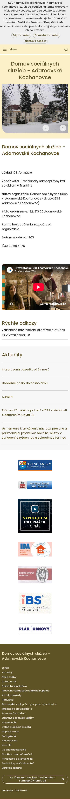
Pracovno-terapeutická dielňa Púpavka (25, 690)
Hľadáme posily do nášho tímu (25, 383)
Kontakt (7, 745)
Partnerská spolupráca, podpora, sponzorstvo (29, 704)
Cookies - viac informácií (17, 754)
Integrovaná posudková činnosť (25, 369)
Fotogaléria (9, 736)
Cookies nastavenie (14, 749)
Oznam (7, 397)
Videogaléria (9, 740)
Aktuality (7, 672)
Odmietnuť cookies (47, 35)
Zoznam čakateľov (13, 713)
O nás (5, 668)
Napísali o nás (10, 731)
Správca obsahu (12, 767)
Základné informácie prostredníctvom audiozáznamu (33, 332)
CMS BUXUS (20, 790)
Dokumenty (9, 681)
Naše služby (9, 677)
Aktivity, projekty (11, 695)
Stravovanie (9, 722)
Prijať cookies (21, 35)
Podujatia (8, 699)
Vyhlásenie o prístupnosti (17, 758)
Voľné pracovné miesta (16, 727)
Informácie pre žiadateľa (17, 708)
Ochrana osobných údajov (18, 718)
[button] (66, 49)
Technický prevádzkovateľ (18, 763)
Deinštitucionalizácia (14, 686)
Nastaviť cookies (35, 41)
